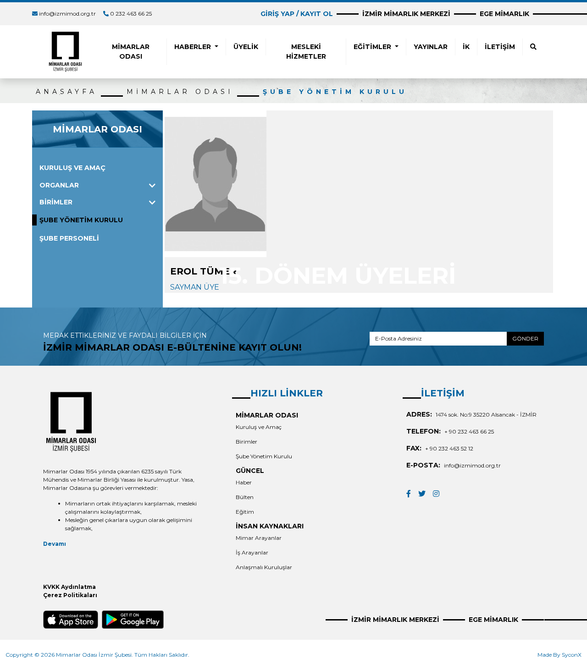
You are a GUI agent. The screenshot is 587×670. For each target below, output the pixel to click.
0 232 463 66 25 (131, 13)
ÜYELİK (245, 47)
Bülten (245, 497)
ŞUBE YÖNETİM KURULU (335, 92)
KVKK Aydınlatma (69, 586)
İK (466, 47)
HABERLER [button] (193, 47)
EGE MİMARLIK (504, 14)
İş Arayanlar (252, 552)
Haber (244, 482)
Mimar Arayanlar (259, 537)
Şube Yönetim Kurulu (264, 456)
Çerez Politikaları (70, 595)
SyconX (571, 654)
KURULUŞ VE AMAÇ (72, 168)
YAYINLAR (431, 47)
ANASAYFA (66, 92)
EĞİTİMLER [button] (373, 47)
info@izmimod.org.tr (67, 13)
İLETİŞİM (500, 47)
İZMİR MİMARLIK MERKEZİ (406, 14)
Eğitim (245, 511)
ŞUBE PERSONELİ (69, 238)
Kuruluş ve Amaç (259, 426)
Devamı (54, 543)
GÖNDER (525, 338)
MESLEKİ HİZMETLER (306, 51)
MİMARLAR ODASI (131, 51)
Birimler (246, 441)
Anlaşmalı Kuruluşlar (264, 567)
